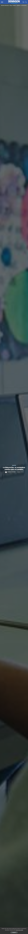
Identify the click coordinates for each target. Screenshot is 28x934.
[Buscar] (25, 2)
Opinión (14, 465)
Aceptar (14, 932)
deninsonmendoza (11, 471)
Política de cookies (19, 930)
